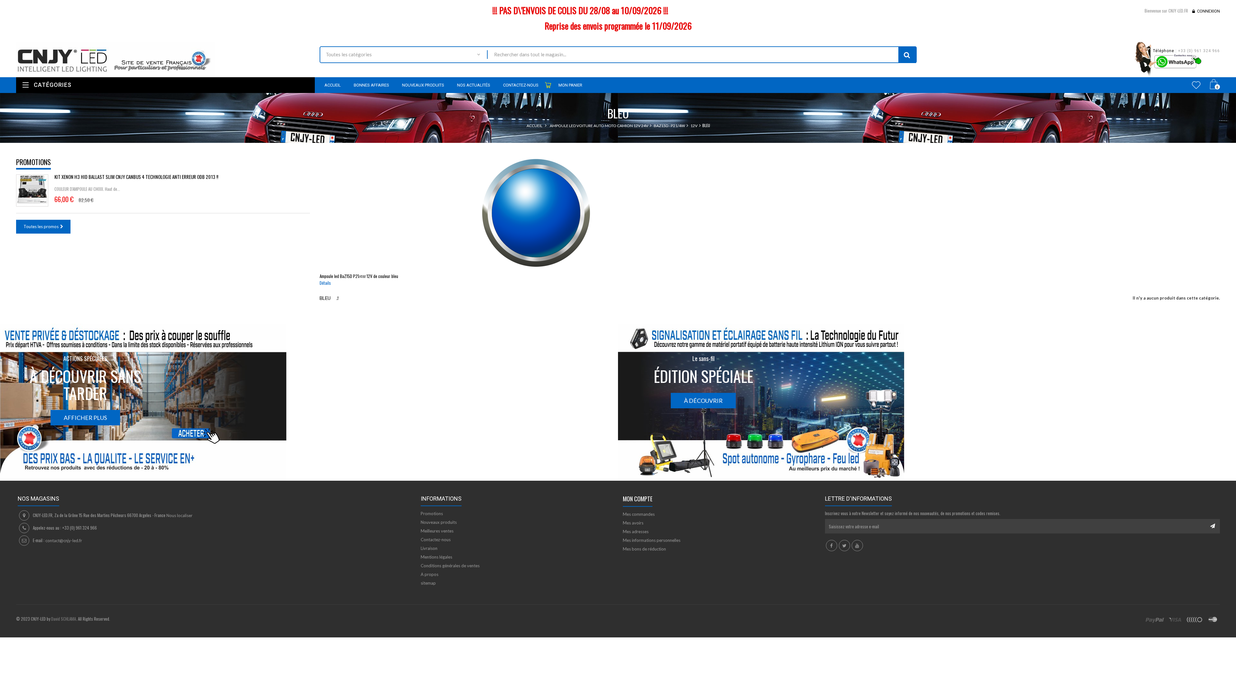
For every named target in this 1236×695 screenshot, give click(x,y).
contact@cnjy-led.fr (63, 540)
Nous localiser (179, 515)
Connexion (1208, 11)
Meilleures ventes (437, 530)
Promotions (33, 162)
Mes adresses (636, 531)
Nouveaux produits (439, 522)
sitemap (428, 583)
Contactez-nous (436, 539)
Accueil (534, 125)
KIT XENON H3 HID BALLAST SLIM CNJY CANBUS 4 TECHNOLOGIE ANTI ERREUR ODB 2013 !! (136, 176)
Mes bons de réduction (644, 548)
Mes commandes (639, 514)
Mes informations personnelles (651, 540)
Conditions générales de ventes (450, 565)
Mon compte (637, 499)
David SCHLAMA (63, 619)
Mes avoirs (633, 522)
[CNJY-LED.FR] (163, 59)
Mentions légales (436, 557)
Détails (325, 283)
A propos (429, 574)
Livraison (429, 548)
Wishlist (1196, 84)
